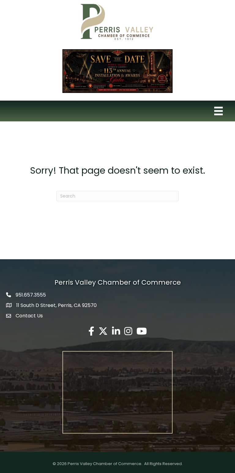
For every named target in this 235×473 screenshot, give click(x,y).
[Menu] (218, 111)
